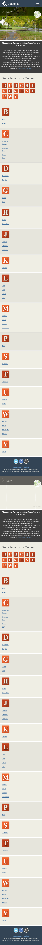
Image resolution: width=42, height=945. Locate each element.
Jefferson (5, 246)
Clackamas (5, 141)
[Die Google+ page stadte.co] (26, 461)
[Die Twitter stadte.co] (16, 461)
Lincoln (4, 294)
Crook (4, 155)
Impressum (17, 467)
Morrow (4, 324)
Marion (4, 320)
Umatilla (4, 400)
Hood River (5, 224)
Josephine (5, 250)
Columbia (5, 148)
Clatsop (4, 144)
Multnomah (5, 328)
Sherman (5, 364)
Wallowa (4, 422)
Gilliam (4, 198)
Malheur (4, 316)
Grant (3, 202)
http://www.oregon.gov (25, 68)
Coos (3, 151)
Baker (3, 119)
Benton (4, 123)
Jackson (4, 242)
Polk (3, 346)
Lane (3, 290)
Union (4, 404)
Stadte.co (13, 3)
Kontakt (26, 467)
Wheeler (4, 434)
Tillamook (5, 382)
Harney (4, 220)
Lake (3, 286)
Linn (3, 298)
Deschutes (5, 176)
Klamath (4, 268)
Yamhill (4, 452)
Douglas (4, 180)
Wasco (4, 426)
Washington (5, 430)
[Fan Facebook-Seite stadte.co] (21, 461)
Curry (3, 158)
